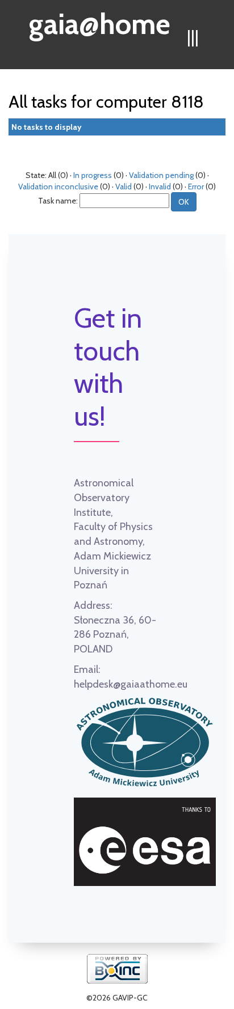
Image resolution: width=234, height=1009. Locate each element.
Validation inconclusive (58, 186)
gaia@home (99, 20)
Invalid (160, 186)
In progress (92, 175)
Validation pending (161, 175)
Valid (123, 186)
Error (196, 186)
